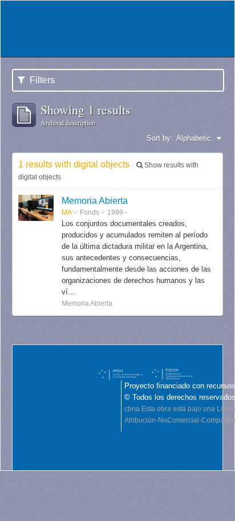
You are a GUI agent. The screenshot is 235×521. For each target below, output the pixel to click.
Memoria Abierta (95, 200)
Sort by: (160, 138)
